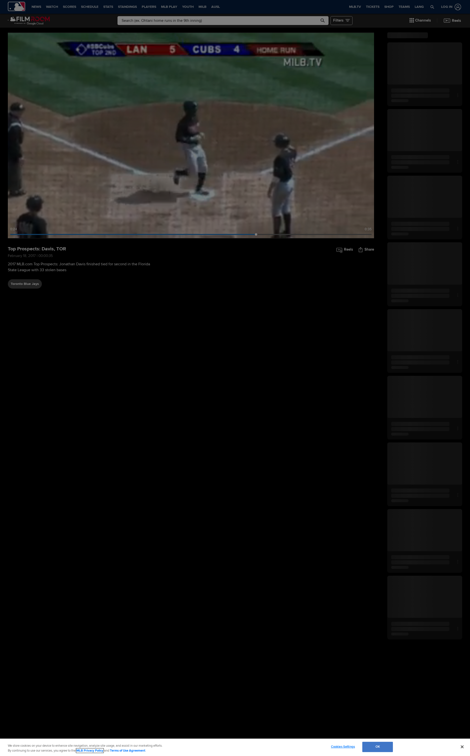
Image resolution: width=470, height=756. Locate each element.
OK (378, 747)
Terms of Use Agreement (127, 751)
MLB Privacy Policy (89, 751)
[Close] (462, 746)
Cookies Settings (343, 747)
